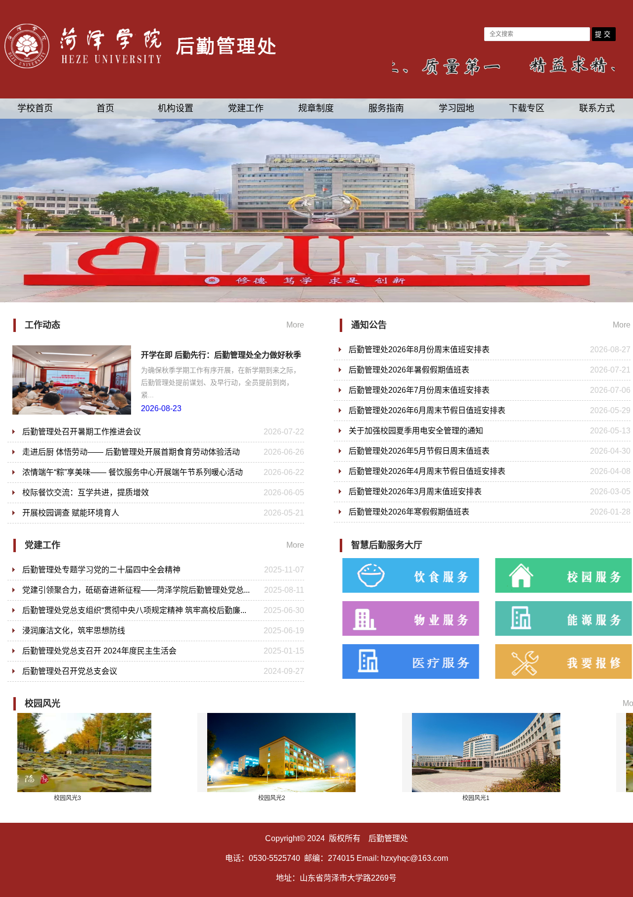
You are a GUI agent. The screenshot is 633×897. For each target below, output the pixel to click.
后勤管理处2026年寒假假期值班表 (409, 512)
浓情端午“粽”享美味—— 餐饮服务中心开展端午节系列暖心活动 (132, 472)
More (295, 325)
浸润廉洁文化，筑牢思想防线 (73, 630)
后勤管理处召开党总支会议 (69, 671)
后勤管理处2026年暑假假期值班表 (409, 370)
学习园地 (456, 108)
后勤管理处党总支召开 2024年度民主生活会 (99, 651)
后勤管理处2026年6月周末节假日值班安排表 (427, 410)
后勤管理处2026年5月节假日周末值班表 (419, 451)
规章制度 (316, 108)
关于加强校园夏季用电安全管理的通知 (416, 430)
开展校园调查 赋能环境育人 (70, 513)
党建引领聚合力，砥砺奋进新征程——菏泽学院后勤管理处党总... (136, 590)
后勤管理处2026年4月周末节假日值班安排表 (427, 471)
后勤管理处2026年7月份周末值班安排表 (419, 390)
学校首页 (35, 108)
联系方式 (597, 108)
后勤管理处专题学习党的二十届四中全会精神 (101, 570)
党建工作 (246, 108)
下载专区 (526, 108)
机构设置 (175, 108)
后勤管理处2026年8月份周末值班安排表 (419, 349)
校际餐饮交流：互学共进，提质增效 (85, 492)
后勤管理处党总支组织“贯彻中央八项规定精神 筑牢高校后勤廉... (134, 610)
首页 (105, 108)
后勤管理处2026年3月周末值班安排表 (415, 491)
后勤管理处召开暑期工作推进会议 (81, 431)
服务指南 (386, 108)
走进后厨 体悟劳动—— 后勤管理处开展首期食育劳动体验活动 (131, 452)
